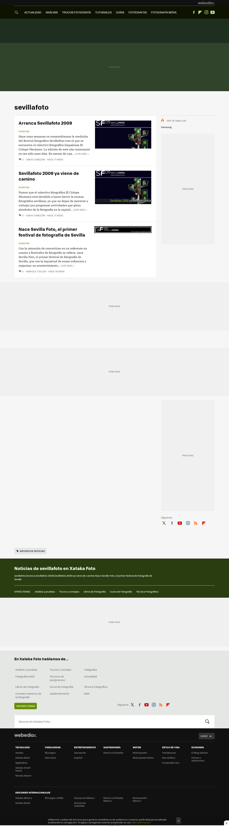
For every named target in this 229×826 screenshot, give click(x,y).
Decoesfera (168, 757)
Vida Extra (50, 757)
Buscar (207, 721)
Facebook (194, 12)
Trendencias (169, 752)
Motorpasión (140, 752)
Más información (141, 822)
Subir (204, 736)
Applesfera (21, 762)
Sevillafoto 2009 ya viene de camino (49, 176)
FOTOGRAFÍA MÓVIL (164, 12)
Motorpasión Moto (143, 757)
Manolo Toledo (36, 271)
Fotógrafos (90, 669)
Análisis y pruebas (45, 591)
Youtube (212, 12)
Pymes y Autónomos (197, 759)
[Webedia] (206, 3)
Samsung (166, 127)
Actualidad (90, 676)
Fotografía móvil (24, 676)
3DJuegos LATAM (54, 798)
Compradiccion (170, 762)
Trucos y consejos (69, 591)
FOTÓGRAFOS (137, 12)
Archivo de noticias (32, 551)
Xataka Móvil (22, 757)
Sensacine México (84, 798)
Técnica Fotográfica (147, 591)
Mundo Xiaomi (23, 775)
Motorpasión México (140, 799)
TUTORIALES (103, 12)
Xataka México (23, 798)
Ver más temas (25, 706)
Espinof (78, 757)
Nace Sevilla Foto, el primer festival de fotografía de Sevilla (52, 232)
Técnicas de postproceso (57, 678)
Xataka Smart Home (23, 769)
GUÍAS (120, 12)
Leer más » (82, 153)
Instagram (206, 12)
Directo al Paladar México (113, 799)
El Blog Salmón (199, 752)
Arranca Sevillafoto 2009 (45, 122)
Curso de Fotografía (121, 591)
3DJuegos (50, 752)
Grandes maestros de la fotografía (28, 695)
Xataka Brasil (22, 803)
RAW (87, 693)
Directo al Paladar (113, 752)
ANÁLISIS (52, 12)
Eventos (24, 131)
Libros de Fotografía (95, 591)
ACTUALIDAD (32, 12)
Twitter (164, 522)
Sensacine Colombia (80, 804)
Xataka (19, 752)
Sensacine (80, 752)
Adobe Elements (59, 693)
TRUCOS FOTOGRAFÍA (76, 12)
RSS (196, 522)
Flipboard (200, 12)
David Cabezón (35, 159)
